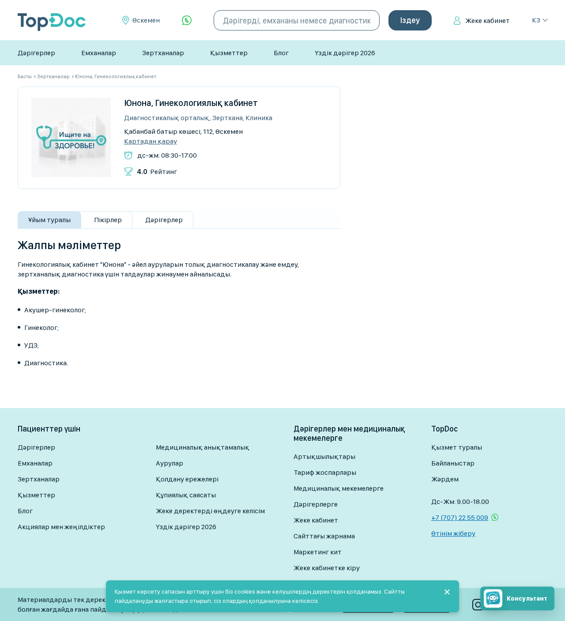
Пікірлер (108, 220)
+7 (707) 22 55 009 (459, 517)
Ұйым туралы (49, 220)
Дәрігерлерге (316, 504)
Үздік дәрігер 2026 (345, 53)
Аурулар (169, 463)
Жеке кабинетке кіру (327, 568)
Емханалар (98, 53)
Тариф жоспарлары (325, 472)
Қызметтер (229, 53)
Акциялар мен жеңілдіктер (61, 527)
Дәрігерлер (36, 53)
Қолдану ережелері (187, 479)
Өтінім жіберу (453, 533)
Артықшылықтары (324, 456)
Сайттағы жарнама (324, 536)
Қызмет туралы (456, 447)
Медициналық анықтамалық (202, 447)
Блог (281, 53)
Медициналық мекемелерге (339, 488)
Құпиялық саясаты (186, 495)
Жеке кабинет (487, 20)
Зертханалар (163, 53)
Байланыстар (453, 463)
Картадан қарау (150, 141)
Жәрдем (445, 479)
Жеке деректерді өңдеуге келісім (210, 511)
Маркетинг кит (318, 552)
